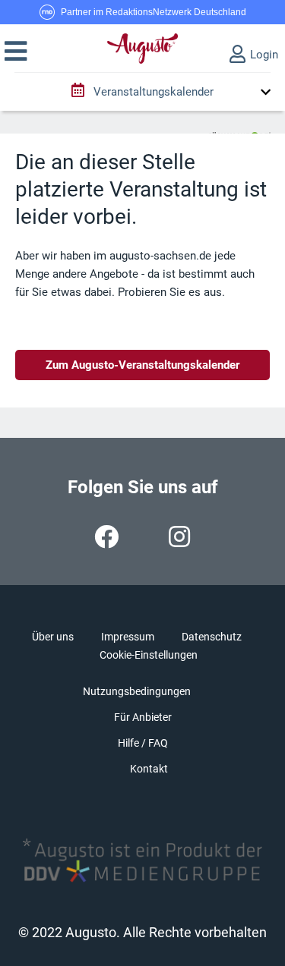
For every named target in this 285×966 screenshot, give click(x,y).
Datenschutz (212, 637)
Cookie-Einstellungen (149, 655)
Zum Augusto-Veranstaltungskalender (142, 365)
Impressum (127, 637)
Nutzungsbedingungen (137, 691)
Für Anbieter (143, 717)
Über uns (53, 637)
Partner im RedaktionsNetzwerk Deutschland (153, 12)
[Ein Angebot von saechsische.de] (239, 130)
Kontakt (149, 769)
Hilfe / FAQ (143, 743)
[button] (16, 52)
